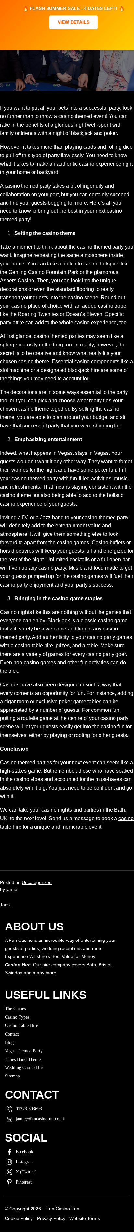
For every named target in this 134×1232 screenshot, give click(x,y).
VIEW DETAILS (73, 22)
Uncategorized (37, 882)
